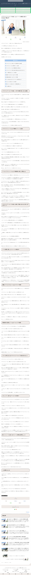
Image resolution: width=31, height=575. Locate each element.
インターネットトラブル (5, 569)
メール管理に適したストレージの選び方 (11, 72)
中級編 (5, 571)
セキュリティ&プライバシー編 (25, 569)
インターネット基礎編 (15, 569)
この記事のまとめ (9, 86)
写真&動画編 (25, 571)
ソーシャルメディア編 (5, 570)
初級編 (8, 572)
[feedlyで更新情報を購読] (14, 509)
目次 (15, 60)
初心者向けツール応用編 (4, 495)
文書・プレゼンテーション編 (23, 572)
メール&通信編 (15, 570)
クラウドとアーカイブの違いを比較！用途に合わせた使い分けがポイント (15, 70)
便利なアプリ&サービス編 (15, 571)
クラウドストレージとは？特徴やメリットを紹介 (12, 65)
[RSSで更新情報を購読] (16, 509)
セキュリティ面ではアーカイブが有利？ (11, 81)
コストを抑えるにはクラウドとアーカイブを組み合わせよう (14, 79)
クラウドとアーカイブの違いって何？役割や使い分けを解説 (14, 63)
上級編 (25, 570)
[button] (20, 39)
